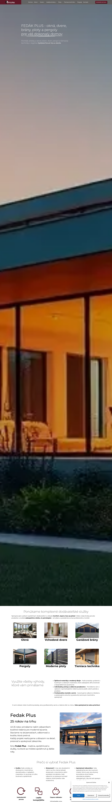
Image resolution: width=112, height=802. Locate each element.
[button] (109, 782)
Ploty (59, 2)
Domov (30, 2)
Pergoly (79, 2)
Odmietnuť (91, 795)
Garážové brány (51, 2)
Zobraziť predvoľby (103, 795)
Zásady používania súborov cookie (90, 799)
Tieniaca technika (69, 2)
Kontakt (85, 2)
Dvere (42, 2)
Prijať (78, 795)
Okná (35, 2)
